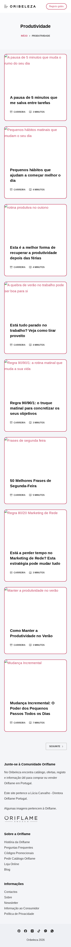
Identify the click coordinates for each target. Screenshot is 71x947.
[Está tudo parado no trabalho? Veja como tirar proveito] (35, 299)
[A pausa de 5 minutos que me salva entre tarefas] (35, 71)
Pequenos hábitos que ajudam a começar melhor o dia (35, 175)
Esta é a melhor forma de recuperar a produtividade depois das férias (33, 252)
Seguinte (54, 746)
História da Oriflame (17, 842)
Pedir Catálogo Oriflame (19, 858)
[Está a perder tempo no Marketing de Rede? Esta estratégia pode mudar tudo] (35, 527)
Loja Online (11, 864)
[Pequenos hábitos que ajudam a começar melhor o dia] (35, 144)
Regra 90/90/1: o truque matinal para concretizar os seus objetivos (34, 408)
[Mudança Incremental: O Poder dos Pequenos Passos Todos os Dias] (35, 677)
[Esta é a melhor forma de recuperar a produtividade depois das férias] (35, 221)
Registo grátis (56, 6)
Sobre (8, 897)
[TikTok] (38, 931)
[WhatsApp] (52, 931)
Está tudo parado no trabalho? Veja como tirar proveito (33, 330)
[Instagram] (32, 931)
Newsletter (11, 902)
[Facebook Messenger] (45, 931)
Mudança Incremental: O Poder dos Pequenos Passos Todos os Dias (32, 708)
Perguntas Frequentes (18, 847)
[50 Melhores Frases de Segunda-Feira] (35, 454)
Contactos (10, 891)
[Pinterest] (19, 931)
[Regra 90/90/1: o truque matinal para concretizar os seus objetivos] (35, 377)
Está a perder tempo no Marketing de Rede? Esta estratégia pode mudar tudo (35, 558)
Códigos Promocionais (19, 853)
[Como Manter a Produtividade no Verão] (35, 604)
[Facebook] (25, 931)
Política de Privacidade (19, 913)
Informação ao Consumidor (21, 908)
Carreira (19, 112)
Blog (7, 869)
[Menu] (6, 6)
